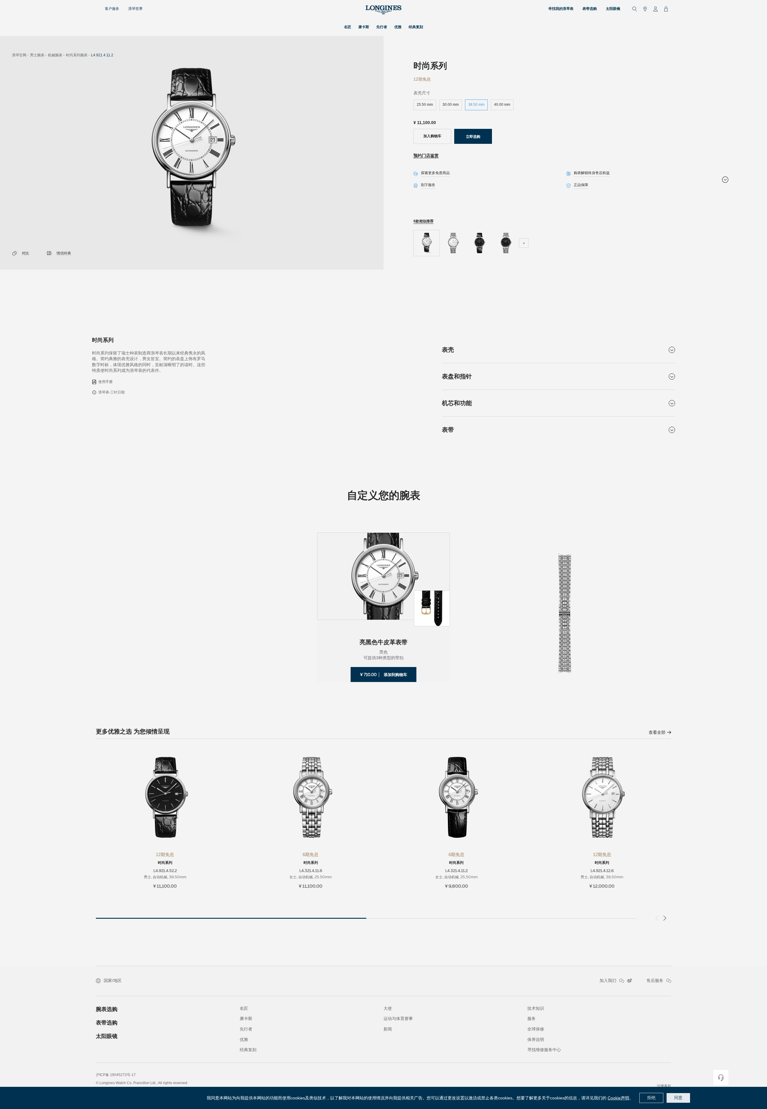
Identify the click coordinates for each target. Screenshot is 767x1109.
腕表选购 (106, 1009)
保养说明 (535, 1039)
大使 (388, 1008)
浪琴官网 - (20, 55)
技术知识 (535, 1008)
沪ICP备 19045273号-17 (116, 1075)
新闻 (388, 1029)
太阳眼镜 (106, 1036)
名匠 (244, 1008)
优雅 (244, 1039)
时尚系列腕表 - (78, 55)
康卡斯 (246, 1018)
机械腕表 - (56, 55)
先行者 (246, 1029)
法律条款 (664, 1086)
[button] (663, 918)
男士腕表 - (38, 55)
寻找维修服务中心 (544, 1049)
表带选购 (106, 1023)
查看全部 (657, 732)
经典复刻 (248, 1049)
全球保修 (535, 1029)
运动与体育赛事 (398, 1018)
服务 (531, 1018)
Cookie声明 (618, 1098)
